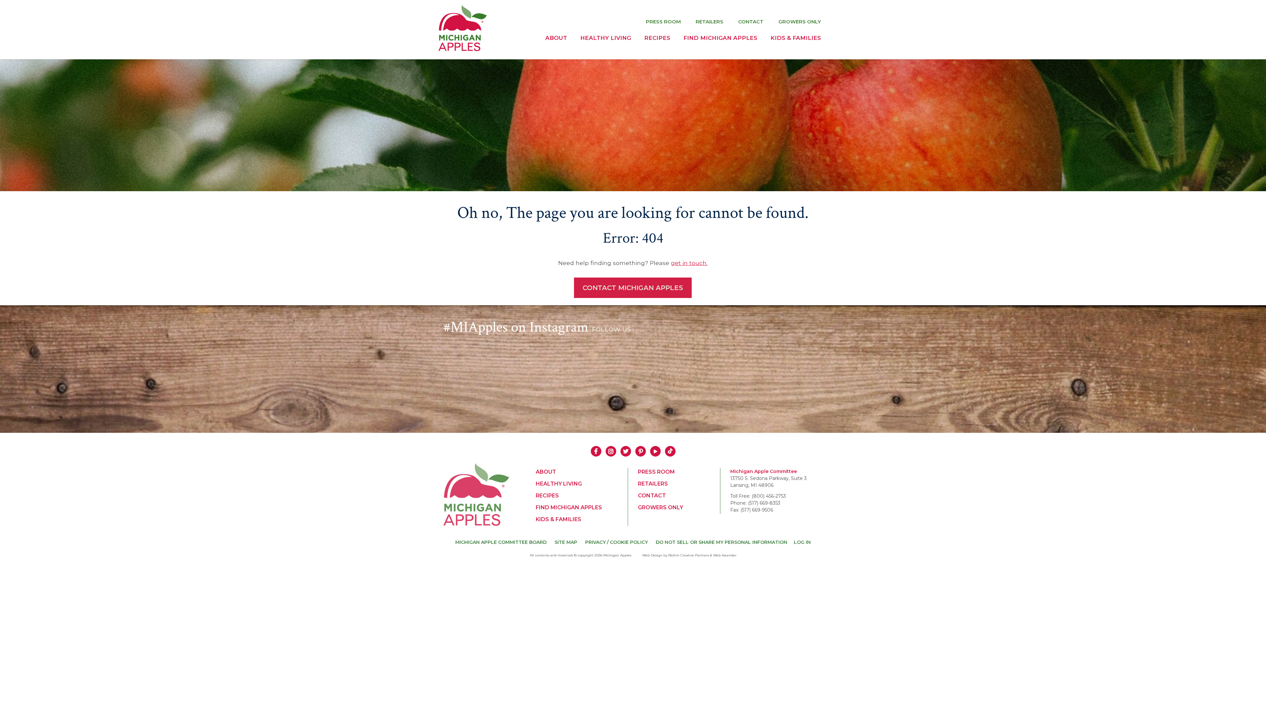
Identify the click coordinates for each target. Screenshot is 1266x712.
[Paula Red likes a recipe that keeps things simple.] (681, 375)
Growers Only (799, 21)
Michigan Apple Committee (763, 471)
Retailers (709, 21)
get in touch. (689, 262)
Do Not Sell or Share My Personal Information (721, 542)
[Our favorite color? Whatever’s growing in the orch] (776, 375)
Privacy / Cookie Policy (616, 542)
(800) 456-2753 (769, 496)
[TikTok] (670, 450)
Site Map (566, 542)
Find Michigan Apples (720, 38)
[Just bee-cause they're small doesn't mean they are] (585, 375)
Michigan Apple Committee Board (501, 542)
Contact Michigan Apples (633, 288)
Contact (751, 21)
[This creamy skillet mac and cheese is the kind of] (489, 375)
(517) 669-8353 (764, 503)
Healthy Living (605, 38)
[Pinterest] (640, 450)
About (556, 38)
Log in (802, 542)
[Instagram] (611, 450)
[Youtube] (655, 450)
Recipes (657, 38)
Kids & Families (795, 38)
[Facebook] (596, 450)
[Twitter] (625, 450)
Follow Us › (613, 329)
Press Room (663, 21)
